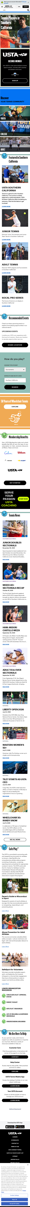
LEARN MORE (6, 206)
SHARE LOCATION (15, 344)
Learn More (5, 910)
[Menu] (2, 6)
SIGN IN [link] (26, 6)
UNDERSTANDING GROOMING (15, 1021)
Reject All (14, 1199)
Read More (6, 559)
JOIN (19, 6)
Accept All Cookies (14, 1203)
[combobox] (15, 380)
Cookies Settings (14, 1195)
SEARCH (15, 387)
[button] (28, 2)
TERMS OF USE (15, 1146)
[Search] (28, 10)
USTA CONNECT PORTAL (15, 1149)
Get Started (15, 482)
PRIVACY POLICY (15, 1162)
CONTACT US (15, 1143)
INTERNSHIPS (15, 1140)
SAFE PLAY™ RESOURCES (14, 1008)
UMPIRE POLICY (15, 1159)
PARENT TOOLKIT (12, 1002)
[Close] (28, 1165)
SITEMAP (15, 1156)
